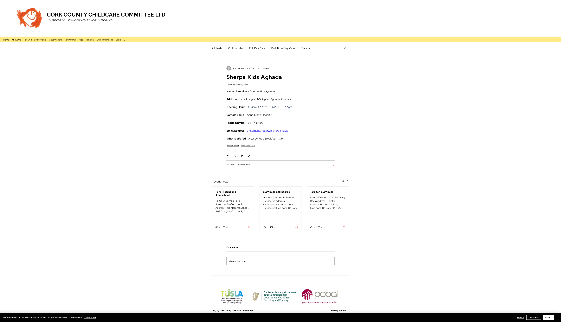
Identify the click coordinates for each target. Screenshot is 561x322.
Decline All (534, 317)
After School (233, 145)
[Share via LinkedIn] (242, 155)
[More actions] (333, 68)
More (304, 48)
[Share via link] (249, 155)
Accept (548, 317)
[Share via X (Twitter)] (235, 155)
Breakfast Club (248, 145)
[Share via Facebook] (227, 155)
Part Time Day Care (283, 48)
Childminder (235, 48)
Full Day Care (257, 48)
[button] (345, 48)
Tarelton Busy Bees (321, 191)
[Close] (557, 317)
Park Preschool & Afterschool (225, 193)
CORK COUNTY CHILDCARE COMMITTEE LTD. (107, 14)
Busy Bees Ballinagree (276, 191)
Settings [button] (520, 317)
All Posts (217, 48)
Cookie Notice (90, 317)
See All (345, 181)
